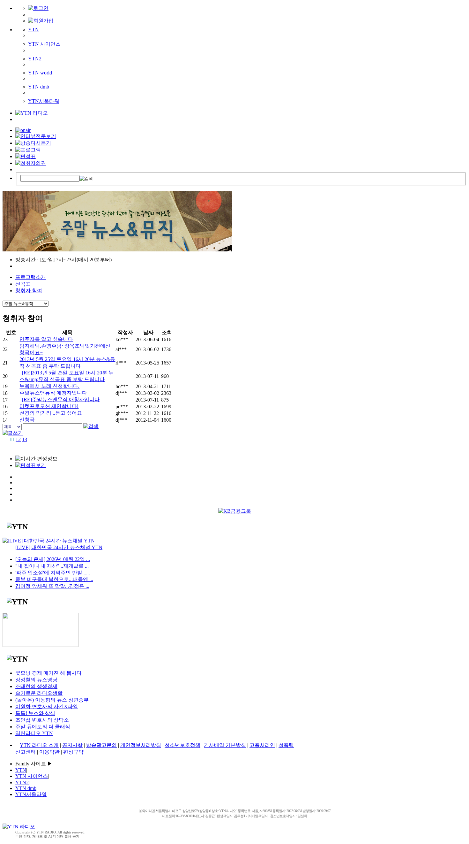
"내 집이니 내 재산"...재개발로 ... (52, 566)
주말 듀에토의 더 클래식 (42, 726)
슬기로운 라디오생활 (39, 693)
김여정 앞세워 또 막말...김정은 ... (52, 586)
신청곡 (27, 419)
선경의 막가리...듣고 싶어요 (50, 413)
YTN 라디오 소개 (39, 745)
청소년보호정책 (182, 745)
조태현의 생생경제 (36, 686)
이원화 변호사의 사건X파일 (46, 706)
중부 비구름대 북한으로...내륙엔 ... (54, 579)
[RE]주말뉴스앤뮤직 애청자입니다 (61, 399)
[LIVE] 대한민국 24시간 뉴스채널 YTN (58, 547)
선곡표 (23, 284)
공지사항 (72, 745)
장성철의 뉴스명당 (36, 679)
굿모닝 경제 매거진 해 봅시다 (48, 673)
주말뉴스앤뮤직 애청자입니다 (53, 392)
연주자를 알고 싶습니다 (46, 339)
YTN (33, 29)
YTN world (40, 72)
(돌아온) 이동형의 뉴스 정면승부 (52, 699)
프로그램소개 (30, 277)
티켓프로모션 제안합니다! (48, 406)
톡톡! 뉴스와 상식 (35, 713)
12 (18, 439)
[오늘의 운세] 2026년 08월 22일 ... (52, 559)
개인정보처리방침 (140, 745)
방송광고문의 (101, 745)
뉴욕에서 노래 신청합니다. (49, 386)
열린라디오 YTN (34, 733)
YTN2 (34, 58)
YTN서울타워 (43, 101)
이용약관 (49, 752)
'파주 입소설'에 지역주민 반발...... (52, 572)
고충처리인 (262, 745)
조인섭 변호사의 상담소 (42, 720)
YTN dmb (38, 86)
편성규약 (73, 752)
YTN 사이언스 (44, 44)
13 (24, 439)
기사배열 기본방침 (225, 745)
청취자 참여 (28, 290)
